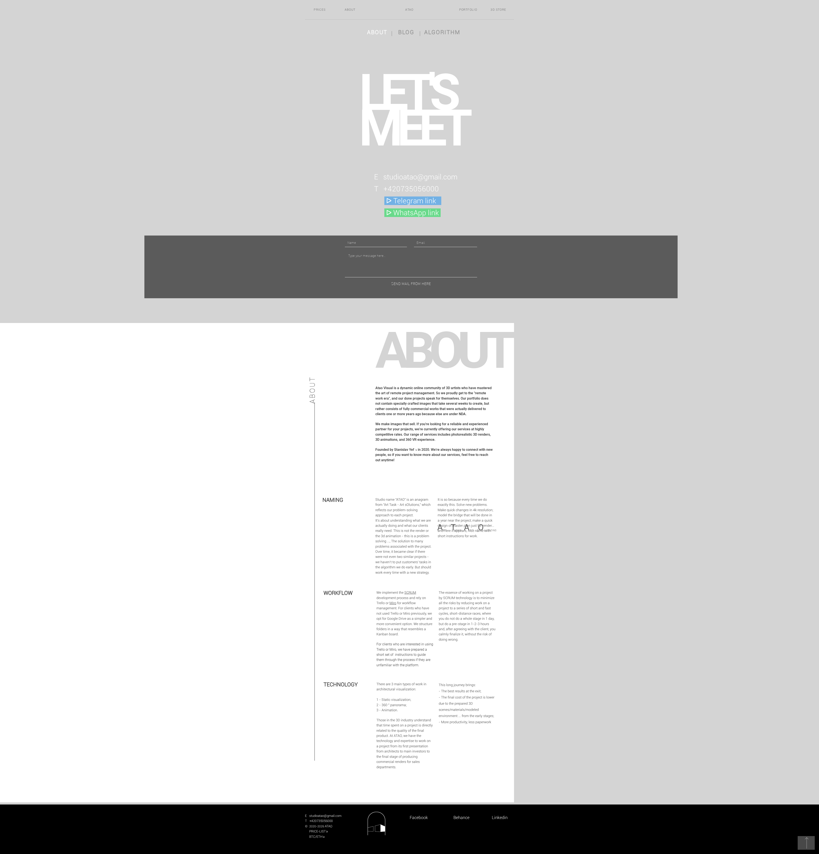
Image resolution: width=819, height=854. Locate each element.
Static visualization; (396, 700)
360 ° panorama (394, 705)
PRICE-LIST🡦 (320, 831)
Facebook (422, 817)
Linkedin (499, 817)
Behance (461, 817)
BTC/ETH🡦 (316, 837)
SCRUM (410, 593)
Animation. (390, 710)
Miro (392, 603)
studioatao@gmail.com (420, 177)
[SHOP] (806, 843)
